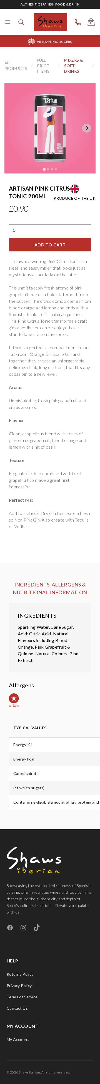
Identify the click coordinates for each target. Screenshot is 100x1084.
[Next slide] (86, 128)
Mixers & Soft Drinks (73, 65)
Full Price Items (43, 65)
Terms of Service (22, 996)
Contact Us (17, 1008)
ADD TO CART (50, 244)
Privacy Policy (19, 985)
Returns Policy (20, 974)
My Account (18, 1039)
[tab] (44, 169)
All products (15, 65)
